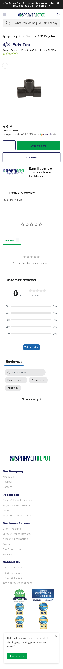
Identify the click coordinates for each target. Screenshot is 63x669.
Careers (7, 487)
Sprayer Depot (12, 36)
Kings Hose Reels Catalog (18, 515)
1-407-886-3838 (12, 577)
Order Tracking (12, 528)
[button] (4, 15)
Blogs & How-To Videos (17, 500)
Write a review (31, 347)
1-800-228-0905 (12, 567)
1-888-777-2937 (12, 572)
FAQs (6, 510)
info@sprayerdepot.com (17, 582)
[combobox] (31, 23)
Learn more (17, 656)
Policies (7, 554)
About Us (8, 476)
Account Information (15, 539)
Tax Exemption (12, 549)
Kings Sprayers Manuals (17, 505)
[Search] (8, 22)
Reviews (8, 481)
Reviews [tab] (9, 240)
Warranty (8, 544)
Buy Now (31, 157)
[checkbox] (13, 388)
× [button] (56, 636)
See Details (35, 176)
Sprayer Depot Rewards (17, 533)
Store (29, 36)
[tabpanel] (31, 403)
